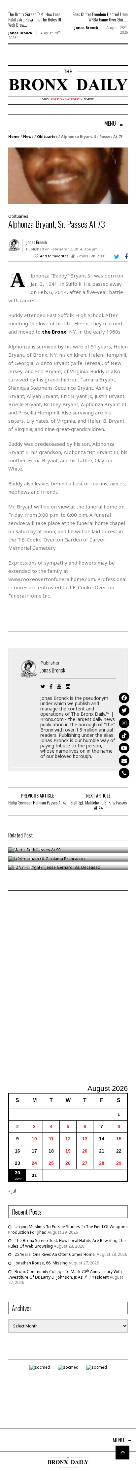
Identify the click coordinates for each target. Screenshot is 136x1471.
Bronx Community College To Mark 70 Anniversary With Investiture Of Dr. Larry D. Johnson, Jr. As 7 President (65, 1274)
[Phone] (124, 773)
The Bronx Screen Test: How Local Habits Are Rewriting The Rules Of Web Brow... (34, 19)
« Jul (12, 1191)
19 (68, 1151)
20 (84, 1151)
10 (34, 1138)
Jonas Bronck (20, 32)
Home (13, 136)
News (28, 136)
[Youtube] (124, 748)
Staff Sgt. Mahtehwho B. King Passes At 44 (98, 805)
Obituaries (47, 136)
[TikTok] (124, 735)
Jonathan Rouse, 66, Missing (41, 1263)
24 (34, 1163)
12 (68, 1138)
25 (51, 1163)
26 (68, 1163)
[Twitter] (124, 710)
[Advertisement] (68, 988)
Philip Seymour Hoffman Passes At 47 (37, 802)
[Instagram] (124, 723)
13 (84, 1138)
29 (118, 1163)
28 (101, 1163)
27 (84, 1163)
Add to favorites (54, 255)
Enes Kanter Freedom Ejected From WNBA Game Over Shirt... (100, 17)
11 (51, 1138)
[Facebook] (124, 698)
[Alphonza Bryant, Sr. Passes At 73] (68, 175)
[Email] (124, 760)
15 (118, 1138)
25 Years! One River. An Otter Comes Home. (55, 1254)
